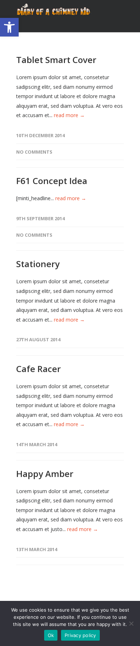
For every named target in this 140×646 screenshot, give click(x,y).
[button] (9, 27)
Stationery (38, 264)
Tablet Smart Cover (56, 60)
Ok (51, 635)
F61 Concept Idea (51, 181)
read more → (69, 115)
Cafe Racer (38, 369)
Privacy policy (80, 635)
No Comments (34, 152)
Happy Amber (44, 473)
